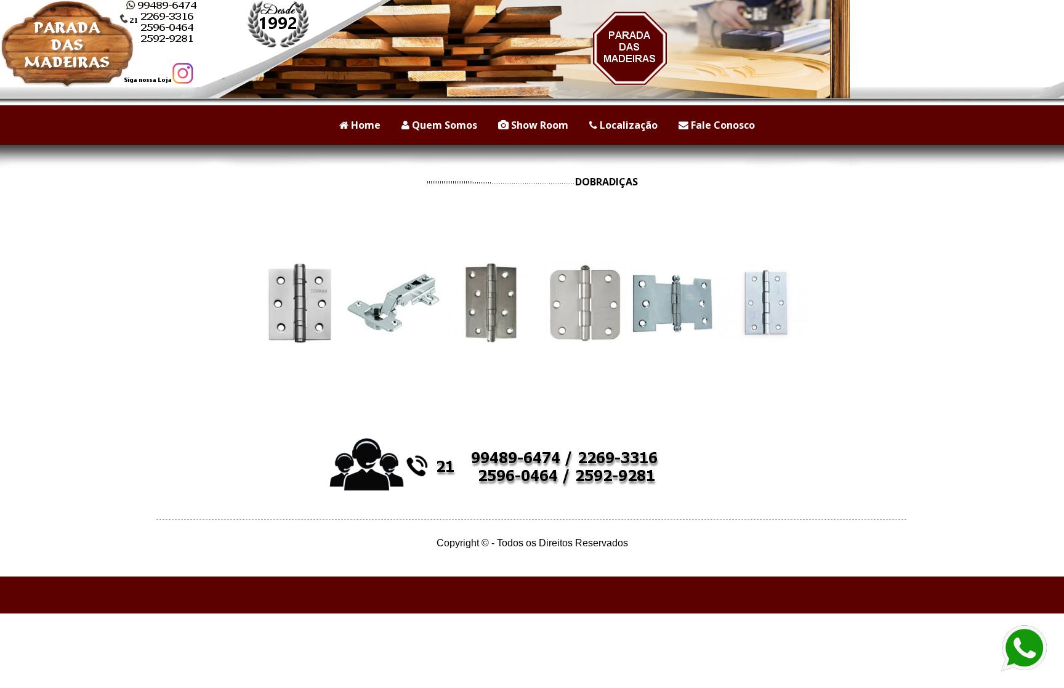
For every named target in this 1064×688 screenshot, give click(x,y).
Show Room (538, 125)
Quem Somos (443, 125)
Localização (627, 125)
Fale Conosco (721, 125)
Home (365, 125)
